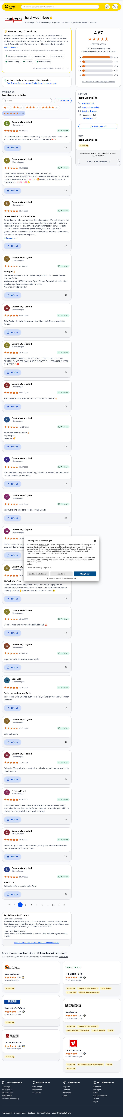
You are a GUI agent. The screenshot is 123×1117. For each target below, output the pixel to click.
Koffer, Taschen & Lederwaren (78, 1030)
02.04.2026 (23, 800)
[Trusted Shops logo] (10, 7)
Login (95, 1102)
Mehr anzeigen (88, 118)
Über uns (66, 1090)
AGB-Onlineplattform (61, 1113)
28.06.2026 (23, 538)
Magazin (66, 1087)
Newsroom (67, 1093)
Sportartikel (71, 1068)
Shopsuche (36, 1093)
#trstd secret (7, 1096)
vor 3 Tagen (23, 504)
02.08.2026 (23, 131)
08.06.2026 (23, 168)
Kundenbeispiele (100, 1096)
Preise (95, 1093)
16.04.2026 (23, 576)
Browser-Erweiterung (10, 1099)
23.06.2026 (23, 763)
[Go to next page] (58, 904)
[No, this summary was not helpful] (68, 69)
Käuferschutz (7, 1090)
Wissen (96, 1099)
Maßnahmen (18, 921)
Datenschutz (20, 1113)
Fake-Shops (37, 1087)
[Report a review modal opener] (66, 148)
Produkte (97, 1087)
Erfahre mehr (63, 957)
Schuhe (110, 1030)
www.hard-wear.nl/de (90, 107)
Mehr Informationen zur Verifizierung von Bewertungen (36, 942)
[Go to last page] (64, 904)
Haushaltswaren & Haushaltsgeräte (90, 1064)
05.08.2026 (23, 619)
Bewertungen (7, 1093)
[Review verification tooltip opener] (51, 17)
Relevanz (64, 100)
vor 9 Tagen (23, 315)
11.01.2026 (23, 211)
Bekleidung (84, 146)
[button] (107, 6)
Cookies (31, 1113)
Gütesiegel (6, 1087)
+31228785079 (88, 103)
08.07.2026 (23, 467)
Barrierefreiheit (43, 1113)
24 (53, 905)
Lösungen (97, 1090)
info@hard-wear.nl (89, 111)
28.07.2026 (23, 877)
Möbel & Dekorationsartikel (89, 992)
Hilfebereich (37, 1090)
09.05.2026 (23, 266)
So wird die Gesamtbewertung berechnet (98, 82)
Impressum (7, 1113)
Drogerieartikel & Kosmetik (88, 988)
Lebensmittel (71, 992)
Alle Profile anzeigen (97, 161)
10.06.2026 (23, 840)
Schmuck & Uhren (98, 1030)
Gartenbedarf (106, 988)
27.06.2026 (23, 688)
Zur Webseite (96, 126)
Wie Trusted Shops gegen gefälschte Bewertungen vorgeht (31, 83)
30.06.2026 (23, 353)
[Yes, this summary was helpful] (63, 69)
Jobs (65, 1096)
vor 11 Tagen (24, 427)
